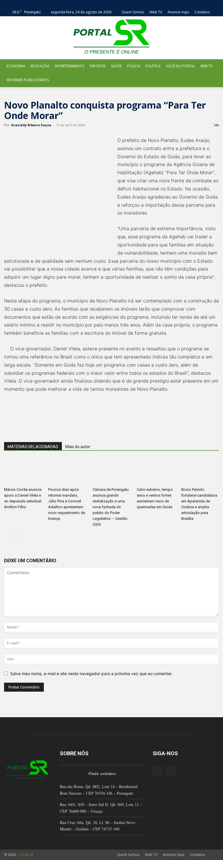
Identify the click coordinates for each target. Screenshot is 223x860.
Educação (40, 66)
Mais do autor (77, 446)
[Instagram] (157, 771)
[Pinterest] (36, 417)
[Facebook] (10, 417)
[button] (214, 4)
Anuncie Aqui (178, 12)
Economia (16, 66)
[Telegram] (76, 417)
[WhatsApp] (50, 417)
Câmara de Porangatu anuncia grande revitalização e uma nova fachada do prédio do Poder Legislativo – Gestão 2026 (111, 507)
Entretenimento (69, 66)
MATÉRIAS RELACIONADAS (33, 446)
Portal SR (26, 854)
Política (153, 66)
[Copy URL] (90, 417)
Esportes (98, 66)
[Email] (63, 417)
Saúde (116, 66)
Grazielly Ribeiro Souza (31, 125)
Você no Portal (180, 66)
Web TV (156, 12)
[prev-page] (7, 536)
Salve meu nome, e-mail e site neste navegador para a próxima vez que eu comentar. (91, 673)
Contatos (202, 12)
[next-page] (17, 536)
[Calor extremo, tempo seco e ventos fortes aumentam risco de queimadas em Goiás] (156, 472)
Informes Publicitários (28, 79)
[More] (104, 417)
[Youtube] (170, 771)
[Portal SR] (111, 37)
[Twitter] (23, 417)
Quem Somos (133, 12)
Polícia (133, 66)
